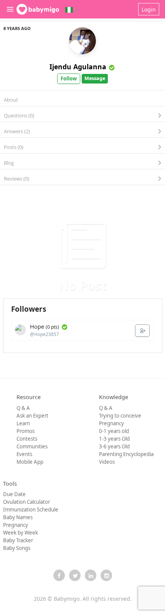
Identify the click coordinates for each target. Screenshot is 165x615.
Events (24, 454)
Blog (9, 162)
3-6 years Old (114, 446)
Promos (25, 431)
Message (94, 78)
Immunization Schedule (30, 509)
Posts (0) (13, 147)
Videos (107, 461)
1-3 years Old (114, 438)
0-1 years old (114, 431)
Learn (23, 423)
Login (149, 9)
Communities (32, 446)
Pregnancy (111, 423)
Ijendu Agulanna (78, 66)
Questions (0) (19, 115)
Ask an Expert (32, 415)
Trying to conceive (120, 415)
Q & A (23, 407)
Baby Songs (16, 548)
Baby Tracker (18, 540)
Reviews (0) (16, 178)
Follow (69, 78)
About (11, 99)
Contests (26, 438)
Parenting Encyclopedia (126, 454)
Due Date (14, 494)
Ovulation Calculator (26, 501)
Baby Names (18, 517)
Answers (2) (17, 131)
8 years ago (17, 28)
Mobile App (29, 461)
